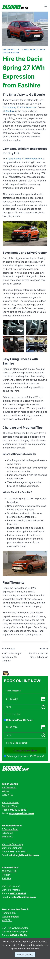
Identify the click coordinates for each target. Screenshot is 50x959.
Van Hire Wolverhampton (15, 928)
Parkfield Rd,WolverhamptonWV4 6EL (10, 917)
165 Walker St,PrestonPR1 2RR (9, 875)
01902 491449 (18, 935)
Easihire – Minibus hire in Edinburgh (38, 653)
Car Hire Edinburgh (12, 848)
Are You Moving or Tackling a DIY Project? (12, 655)
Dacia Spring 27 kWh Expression (20, 107)
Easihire (10, 111)
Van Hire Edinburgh (12, 844)
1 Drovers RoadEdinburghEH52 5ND (10, 833)
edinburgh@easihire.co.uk (24, 855)
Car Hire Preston (11, 50)
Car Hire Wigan (28, 50)
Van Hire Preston (11, 886)
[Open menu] (45, 6)
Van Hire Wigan (10, 802)
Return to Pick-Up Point (19, 720)
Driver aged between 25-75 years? (25, 756)
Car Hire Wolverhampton (15, 931)
